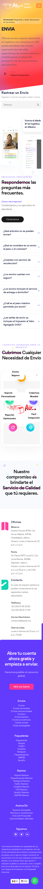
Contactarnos (12, 219)
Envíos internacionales (21, 711)
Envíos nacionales (21, 708)
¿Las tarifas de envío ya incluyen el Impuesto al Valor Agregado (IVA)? (18, 321)
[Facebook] (15, 834)
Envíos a (21, 714)
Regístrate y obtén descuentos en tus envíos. (21, 20)
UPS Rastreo (21, 789)
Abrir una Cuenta (22, 686)
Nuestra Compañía (21, 810)
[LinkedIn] (27, 834)
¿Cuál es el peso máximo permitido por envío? (16, 305)
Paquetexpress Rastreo (21, 778)
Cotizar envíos (21, 722)
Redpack (21, 751)
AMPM (21, 757)
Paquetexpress (21, 754)
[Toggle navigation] (39, 5)
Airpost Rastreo (21, 775)
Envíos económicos (21, 719)
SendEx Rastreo (21, 792)
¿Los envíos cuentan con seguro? (16, 276)
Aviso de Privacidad (21, 815)
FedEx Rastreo (21, 783)
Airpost (21, 743)
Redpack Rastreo (21, 781)
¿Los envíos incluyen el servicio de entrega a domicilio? (20, 290)
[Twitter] (21, 834)
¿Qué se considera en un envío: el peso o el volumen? (20, 247)
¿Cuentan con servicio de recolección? (17, 261)
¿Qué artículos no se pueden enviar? (18, 232)
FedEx (22, 746)
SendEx (21, 760)
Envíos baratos (21, 716)
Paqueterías (21, 740)
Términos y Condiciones (21, 812)
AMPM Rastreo (21, 795)
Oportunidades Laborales (21, 818)
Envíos (21, 705)
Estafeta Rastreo (21, 786)
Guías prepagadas (21, 725)
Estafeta (21, 749)
